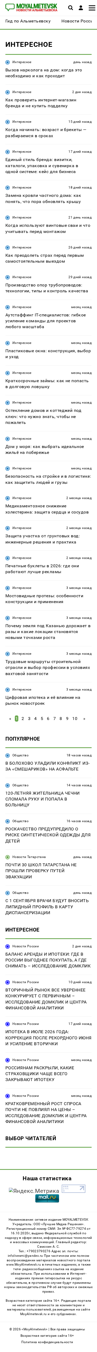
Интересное (22, 62)
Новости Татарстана (29, 857)
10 (74, 718)
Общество (20, 755)
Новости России (25, 946)
